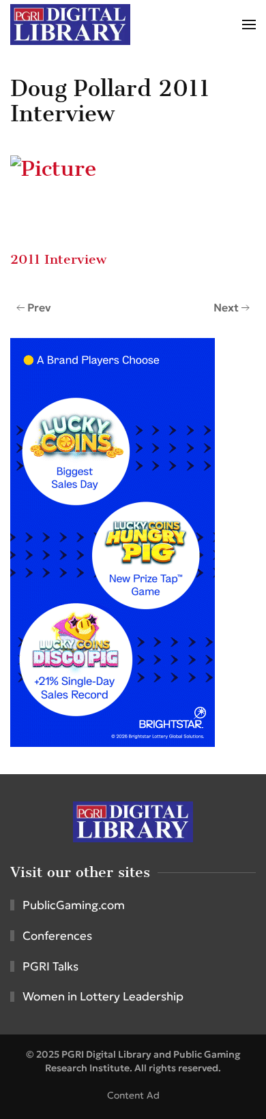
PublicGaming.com (74, 905)
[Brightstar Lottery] (112, 541)
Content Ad (133, 1095)
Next (226, 307)
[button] (249, 24)
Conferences (57, 935)
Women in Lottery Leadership (103, 996)
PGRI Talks (50, 966)
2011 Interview (58, 259)
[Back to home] (70, 24)
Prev (39, 307)
